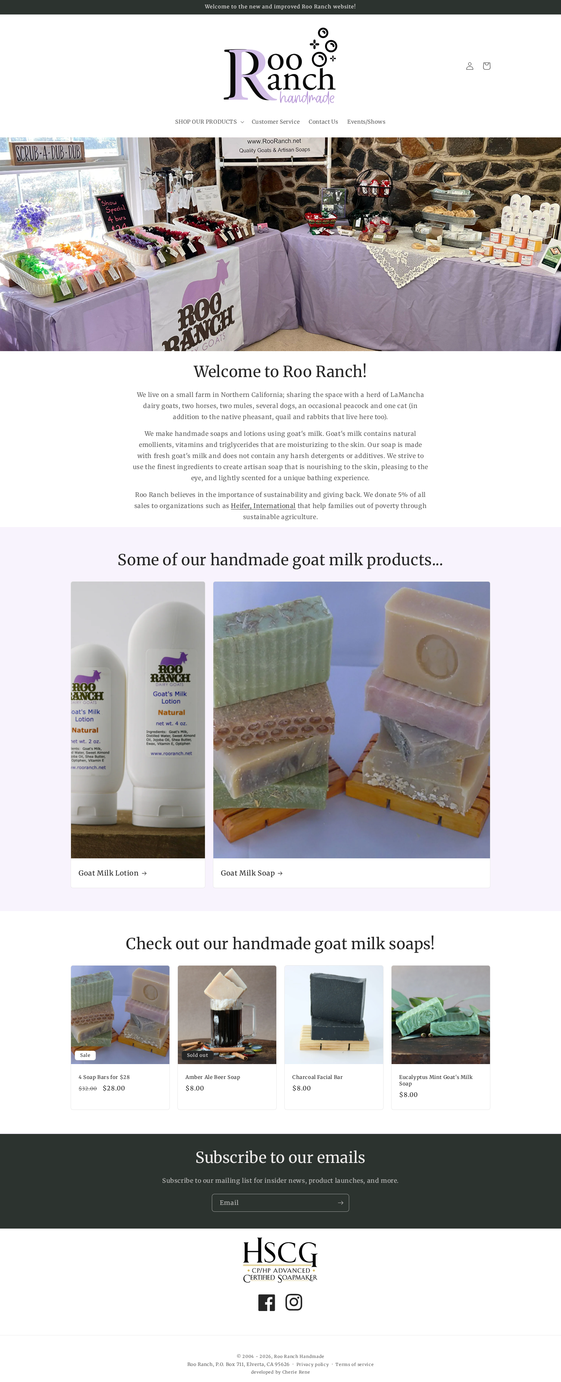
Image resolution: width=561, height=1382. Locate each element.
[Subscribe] (340, 1203)
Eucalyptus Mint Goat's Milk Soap (435, 1080)
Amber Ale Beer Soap (212, 1077)
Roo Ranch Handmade (299, 1356)
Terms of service (354, 1364)
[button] (209, 122)
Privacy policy (313, 1364)
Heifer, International (263, 506)
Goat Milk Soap (248, 873)
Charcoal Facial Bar (317, 1077)
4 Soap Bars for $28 (104, 1077)
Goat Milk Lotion (109, 873)
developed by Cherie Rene (280, 1372)
